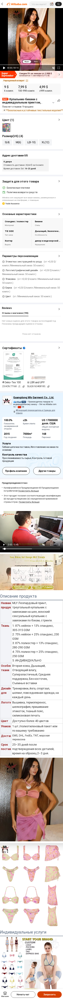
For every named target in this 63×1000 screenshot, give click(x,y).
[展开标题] (53, 102)
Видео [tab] (27, 61)
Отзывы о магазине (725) (15, 313)
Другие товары (47, 471)
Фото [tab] (36, 61)
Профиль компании (16, 471)
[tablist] (31, 61)
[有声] (53, 68)
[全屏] (59, 68)
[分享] (59, 100)
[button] (15, 80)
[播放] (4, 68)
